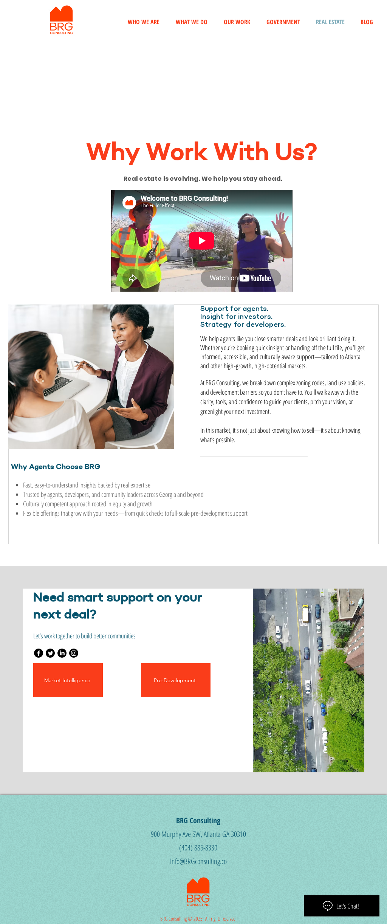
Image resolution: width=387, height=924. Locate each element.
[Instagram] (73, 653)
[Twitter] (50, 653)
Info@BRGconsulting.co (198, 861)
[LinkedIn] (62, 653)
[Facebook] (38, 653)
